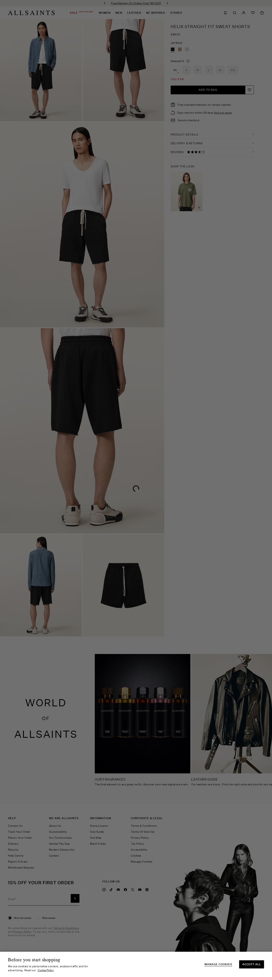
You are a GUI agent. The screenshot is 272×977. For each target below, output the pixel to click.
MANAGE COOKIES (218, 964)
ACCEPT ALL (251, 964)
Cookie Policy (46, 970)
